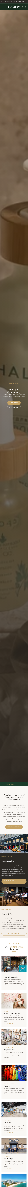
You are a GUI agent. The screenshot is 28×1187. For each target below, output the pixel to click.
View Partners (14, 407)
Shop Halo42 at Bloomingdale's (9, 881)
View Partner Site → (14, 933)
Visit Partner (8, 987)
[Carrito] (26, 7)
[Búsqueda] (22, 7)
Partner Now (14, 402)
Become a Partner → (14, 826)
